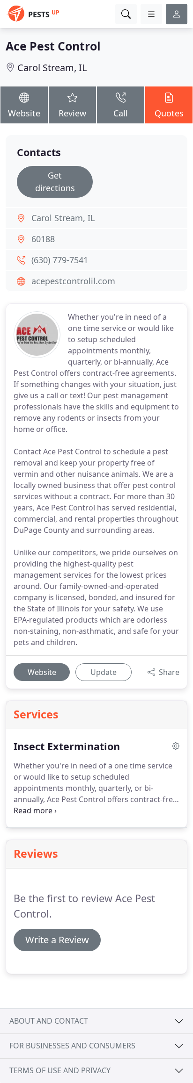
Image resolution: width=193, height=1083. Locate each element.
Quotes (169, 113)
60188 (43, 238)
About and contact (48, 1021)
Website (24, 113)
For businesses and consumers (72, 1045)
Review (72, 113)
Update (103, 672)
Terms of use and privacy (60, 1070)
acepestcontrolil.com (73, 281)
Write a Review (57, 939)
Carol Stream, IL (52, 67)
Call (120, 113)
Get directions (55, 182)
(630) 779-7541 (59, 259)
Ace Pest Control (53, 46)
